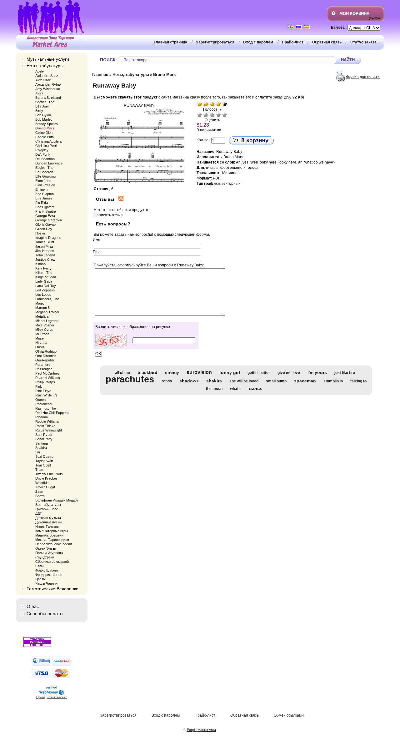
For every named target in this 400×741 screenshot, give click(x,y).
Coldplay (41, 150)
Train (39, 469)
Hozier (40, 233)
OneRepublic (45, 360)
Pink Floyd (43, 391)
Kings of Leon (45, 277)
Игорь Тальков (47, 526)
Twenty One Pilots (49, 474)
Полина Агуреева (49, 553)
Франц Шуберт (46, 570)
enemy (172, 372)
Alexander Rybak (48, 84)
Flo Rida (41, 202)
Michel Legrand (46, 321)
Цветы (40, 579)
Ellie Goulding (45, 176)
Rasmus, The (45, 408)
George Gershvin (48, 220)
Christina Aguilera (48, 141)
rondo (167, 381)
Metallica (41, 316)
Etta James (43, 198)
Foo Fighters (45, 207)
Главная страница (170, 42)
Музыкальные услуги (48, 59)
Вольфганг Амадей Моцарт (56, 500)
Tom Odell (43, 465)
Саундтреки (44, 557)
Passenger (43, 369)
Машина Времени (49, 535)
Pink (38, 386)
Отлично (225, 115)
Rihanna (41, 417)
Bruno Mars (44, 128)
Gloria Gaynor (46, 224)
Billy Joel (41, 106)
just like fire (344, 372)
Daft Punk (42, 154)
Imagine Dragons (48, 237)
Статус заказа (363, 42)
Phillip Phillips (45, 382)
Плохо (206, 115)
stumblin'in (333, 381)
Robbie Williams (47, 421)
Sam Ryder (43, 434)
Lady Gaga (43, 281)
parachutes (130, 379)
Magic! (40, 303)
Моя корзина (354, 13)
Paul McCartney (47, 373)
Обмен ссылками (289, 715)
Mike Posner (44, 325)
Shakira (41, 448)
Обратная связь (327, 42)
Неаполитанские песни (53, 544)
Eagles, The (44, 167)
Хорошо (218, 115)
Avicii (39, 93)
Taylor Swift (44, 461)
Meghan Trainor (47, 312)
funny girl (229, 372)
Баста (40, 496)
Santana (41, 443)
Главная (100, 74)
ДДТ (38, 513)
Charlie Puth (44, 137)
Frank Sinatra (45, 211)
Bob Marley (43, 119)
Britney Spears (46, 124)
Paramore (42, 364)
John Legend (45, 255)
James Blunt (44, 242)
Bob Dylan (43, 115)
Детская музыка (48, 518)
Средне (212, 115)
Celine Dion (43, 132)
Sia (37, 452)
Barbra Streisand (48, 97)
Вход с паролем (258, 42)
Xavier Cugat (45, 487)
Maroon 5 (42, 308)
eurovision (199, 372)
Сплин (40, 566)
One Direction (45, 356)
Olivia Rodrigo (46, 351)
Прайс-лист (292, 42)
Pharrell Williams (47, 378)
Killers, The (43, 273)
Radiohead (43, 404)
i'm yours (317, 372)
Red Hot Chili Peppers (52, 413)
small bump (276, 381)
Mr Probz (42, 334)
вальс (255, 388)
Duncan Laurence (48, 163)
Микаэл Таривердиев (52, 540)
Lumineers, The (47, 299)
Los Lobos (43, 294)
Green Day (43, 229)
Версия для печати (363, 76)
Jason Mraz (44, 246)
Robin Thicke (45, 426)
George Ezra (45, 216)
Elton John (43, 181)
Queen (40, 399)
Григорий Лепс (46, 509)
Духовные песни (48, 522)
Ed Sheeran (44, 172)
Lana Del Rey (45, 286)
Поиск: (108, 60)
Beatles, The (44, 102)
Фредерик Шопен (48, 575)
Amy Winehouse (47, 89)
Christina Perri (46, 146)
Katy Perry (43, 268)
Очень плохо (200, 115)
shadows (189, 380)
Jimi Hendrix (44, 251)
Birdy (39, 111)
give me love (289, 372)
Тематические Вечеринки (52, 588)
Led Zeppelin (45, 290)
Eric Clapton (44, 194)
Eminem (41, 189)
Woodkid (41, 483)
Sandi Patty (43, 439)
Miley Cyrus (44, 329)
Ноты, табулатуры (45, 65)
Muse (39, 338)
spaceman (305, 380)
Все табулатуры (48, 505)
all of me (122, 372)
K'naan (40, 264)
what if (236, 388)
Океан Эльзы (46, 548)
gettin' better (259, 372)
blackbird (148, 372)
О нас (33, 606)
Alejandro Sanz (46, 76)
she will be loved (243, 381)
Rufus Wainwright (48, 430)
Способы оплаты (45, 613)
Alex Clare (43, 80)
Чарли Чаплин (46, 583)
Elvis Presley (45, 185)
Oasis (39, 347)
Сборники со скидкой (52, 561)
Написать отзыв (108, 215)
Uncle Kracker (46, 478)
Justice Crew (45, 259)
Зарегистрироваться (215, 42)
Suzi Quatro (44, 456)
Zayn (39, 491)
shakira (214, 380)
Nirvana (41, 343)
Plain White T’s (46, 395)
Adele (39, 71)
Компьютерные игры (51, 531)
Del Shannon (45, 159)
